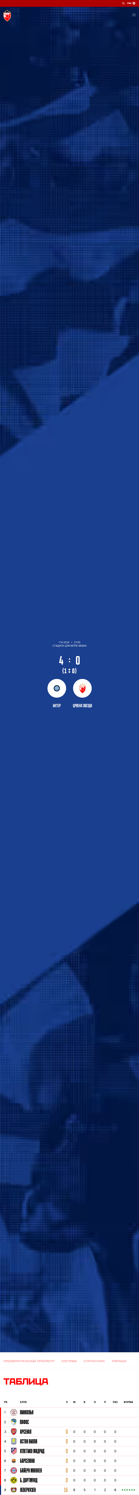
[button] (134, 15)
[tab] (29, 1361)
